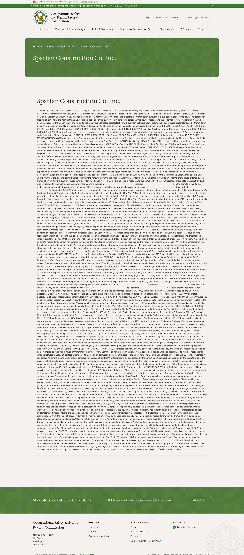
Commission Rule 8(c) (104, 5)
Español (149, 17)
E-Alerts (159, 17)
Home (201, 29)
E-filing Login (192, 17)
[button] (31, 5)
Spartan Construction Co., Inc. (61, 46)
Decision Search (173, 17)
